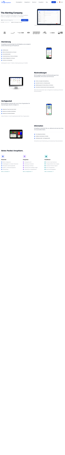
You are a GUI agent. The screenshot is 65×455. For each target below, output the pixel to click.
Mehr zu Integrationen (27, 171)
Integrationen (27, 2)
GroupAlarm (41, 2)
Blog (47, 2)
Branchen (34, 2)
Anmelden (24, 20)
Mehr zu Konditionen (48, 171)
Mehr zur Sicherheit (5, 171)
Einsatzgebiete (19, 2)
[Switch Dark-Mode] (57, 2)
